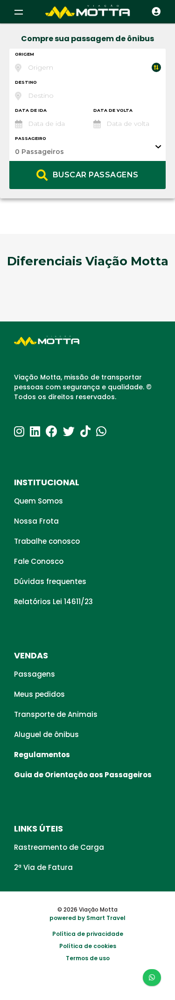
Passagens (34, 674)
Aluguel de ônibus (46, 734)
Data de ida (31, 110)
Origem (24, 54)
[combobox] (87, 63)
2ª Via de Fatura (43, 867)
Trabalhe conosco (47, 541)
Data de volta (113, 110)
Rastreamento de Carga (59, 847)
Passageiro (30, 138)
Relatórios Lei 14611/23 (53, 601)
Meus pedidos (39, 694)
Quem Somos (38, 501)
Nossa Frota (36, 521)
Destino (26, 82)
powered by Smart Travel (87, 918)
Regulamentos (42, 754)
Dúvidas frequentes (50, 581)
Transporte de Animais (56, 714)
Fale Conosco (38, 561)
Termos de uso (88, 958)
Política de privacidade (87, 934)
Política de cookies (87, 946)
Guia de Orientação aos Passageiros (83, 775)
